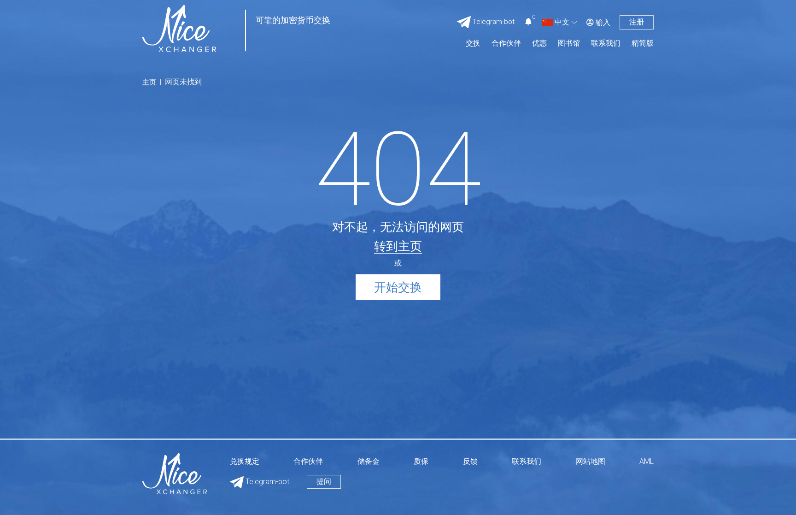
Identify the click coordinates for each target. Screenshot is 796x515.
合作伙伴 (506, 43)
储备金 (368, 462)
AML (646, 462)
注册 (636, 22)
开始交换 (398, 287)
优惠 (539, 43)
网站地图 (590, 462)
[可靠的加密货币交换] (179, 28)
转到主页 (398, 246)
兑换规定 (244, 462)
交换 (473, 43)
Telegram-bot (266, 481)
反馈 (470, 462)
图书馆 (569, 43)
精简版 (643, 43)
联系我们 (605, 43)
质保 (421, 462)
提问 (323, 481)
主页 (149, 82)
